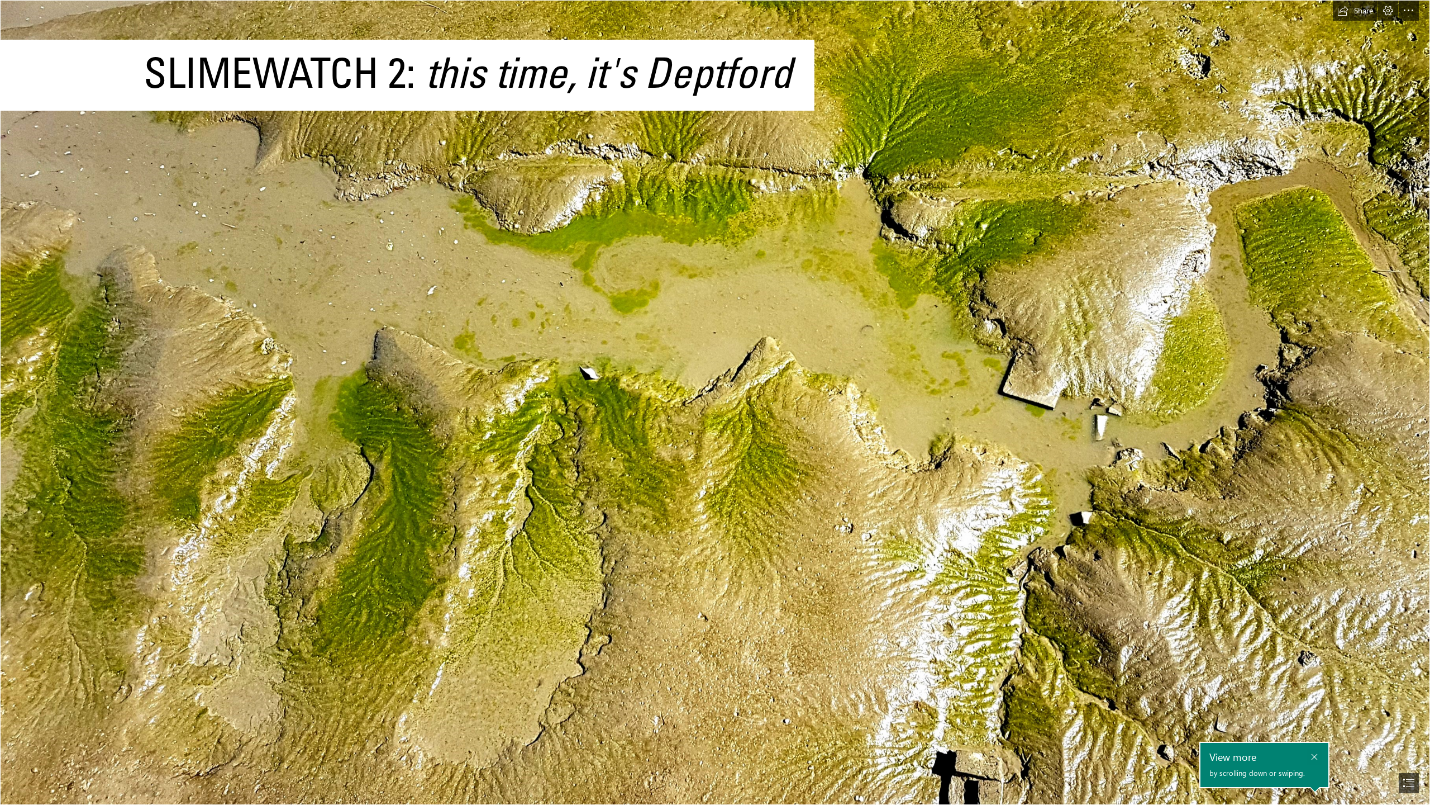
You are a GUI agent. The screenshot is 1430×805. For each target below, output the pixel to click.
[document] (715, 402)
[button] (1355, 11)
